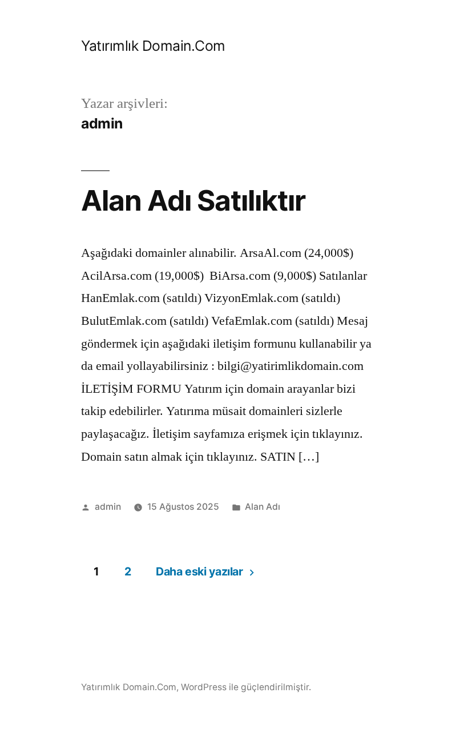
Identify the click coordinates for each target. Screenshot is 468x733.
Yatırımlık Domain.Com (153, 45)
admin (108, 506)
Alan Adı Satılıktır (193, 200)
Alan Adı (262, 506)
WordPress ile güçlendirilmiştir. (246, 687)
